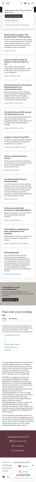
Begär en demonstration (19, 441)
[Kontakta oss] (33, 3)
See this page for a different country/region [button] (17, 25)
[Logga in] (29, 3)
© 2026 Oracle (5, 462)
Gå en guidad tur (19, 446)
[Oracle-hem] (8, 3)
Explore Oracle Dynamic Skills (13, 128)
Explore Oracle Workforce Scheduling (16, 243)
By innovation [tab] (13, 318)
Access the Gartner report (12, 76)
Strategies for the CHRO (12, 335)
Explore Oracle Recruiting (12, 274)
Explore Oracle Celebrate (12, 220)
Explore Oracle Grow (10, 199)
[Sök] (21, 3)
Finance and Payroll (11, 347)
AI (5, 342)
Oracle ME (8, 350)
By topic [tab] (4, 318)
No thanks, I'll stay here (11, 20)
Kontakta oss (5, 471)
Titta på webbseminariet (9, 299)
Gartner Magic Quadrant (12, 344)
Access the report (9, 51)
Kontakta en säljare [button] (19, 450)
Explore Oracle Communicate (13, 103)
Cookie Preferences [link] (7, 465)
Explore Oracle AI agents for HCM (14, 147)
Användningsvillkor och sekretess (21, 462)
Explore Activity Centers (11, 170)
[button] (3, 3)
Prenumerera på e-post (7, 468)
